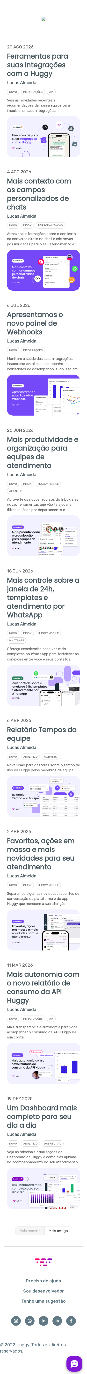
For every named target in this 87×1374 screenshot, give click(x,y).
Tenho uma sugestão (43, 1301)
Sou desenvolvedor (43, 1291)
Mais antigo (58, 1231)
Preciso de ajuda (43, 1281)
